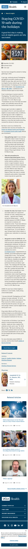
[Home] (2, 13)
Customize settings (14, 540)
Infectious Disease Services (9, 365)
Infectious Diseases (7, 360)
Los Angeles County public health (13, 131)
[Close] (26, 530)
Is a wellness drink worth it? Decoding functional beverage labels (13, 450)
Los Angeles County (10, 251)
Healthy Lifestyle (11, 358)
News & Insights (10, 13)
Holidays (18, 358)
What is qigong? (7, 478)
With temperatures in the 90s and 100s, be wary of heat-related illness (13, 420)
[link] (7, 390)
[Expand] (25, 505)
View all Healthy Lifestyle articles (16, 488)
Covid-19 (4, 358)
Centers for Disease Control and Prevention (13, 129)
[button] (13, 2)
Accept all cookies (14, 545)
